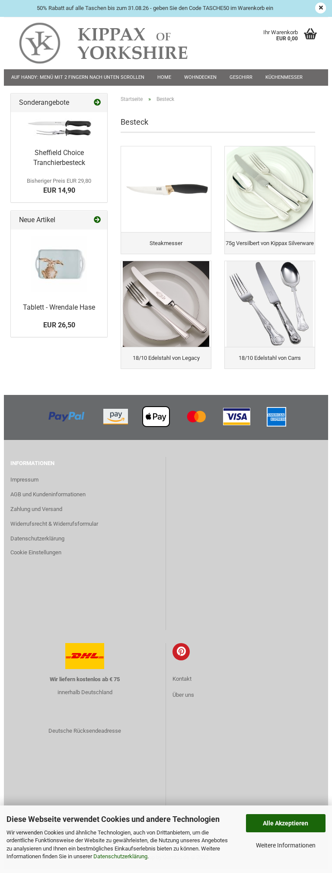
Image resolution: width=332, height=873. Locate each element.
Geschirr (241, 77)
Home (164, 77)
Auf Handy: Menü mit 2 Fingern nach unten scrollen (77, 77)
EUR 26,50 (59, 325)
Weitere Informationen (286, 845)
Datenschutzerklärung (120, 856)
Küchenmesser (284, 77)
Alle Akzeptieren (285, 823)
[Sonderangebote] (97, 103)
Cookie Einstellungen (35, 552)
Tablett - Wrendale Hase (59, 307)
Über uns (183, 695)
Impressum (24, 479)
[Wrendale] (59, 264)
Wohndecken (200, 77)
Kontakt (182, 679)
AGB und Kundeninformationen (48, 494)
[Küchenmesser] (59, 128)
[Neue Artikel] (97, 220)
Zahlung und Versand (36, 509)
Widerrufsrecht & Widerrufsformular (54, 524)
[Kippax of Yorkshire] (112, 43)
